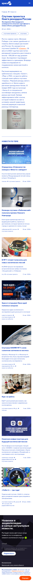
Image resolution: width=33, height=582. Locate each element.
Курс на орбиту (8, 397)
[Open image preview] (16, 119)
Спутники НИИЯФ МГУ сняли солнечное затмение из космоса (15, 349)
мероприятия (6, 366)
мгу (3, 274)
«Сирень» (22, 48)
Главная (4, 12)
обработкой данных (18, 571)
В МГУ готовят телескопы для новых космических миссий (14, 261)
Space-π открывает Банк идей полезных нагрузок (14, 304)
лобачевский (6, 229)
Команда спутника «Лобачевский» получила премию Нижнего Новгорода (16, 213)
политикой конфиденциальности (14, 549)
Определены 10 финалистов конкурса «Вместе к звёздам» (14, 168)
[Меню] (29, 3)
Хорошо (25, 578)
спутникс (23, 33)
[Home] (6, 3)
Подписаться (9, 553)
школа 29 (18, 502)
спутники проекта (10, 33)
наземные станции (7, 457)
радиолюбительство (8, 459)
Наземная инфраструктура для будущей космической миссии (15, 440)
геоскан (4, 181)
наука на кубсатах (7, 319)
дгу (16, 408)
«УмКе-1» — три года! (10, 490)
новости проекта (7, 315)
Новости (13, 12)
